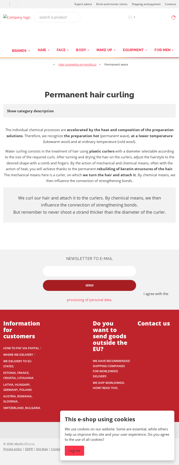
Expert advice (83, 4)
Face (61, 50)
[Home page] (16, 16)
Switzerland (13, 408)
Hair (42, 50)
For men (163, 50)
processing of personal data (89, 299)
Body (81, 50)
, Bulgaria (32, 408)
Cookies (56, 449)
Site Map (42, 449)
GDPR (29, 449)
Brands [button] (20, 51)
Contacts (170, 4)
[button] (130, 17)
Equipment (134, 50)
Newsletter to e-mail (89, 258)
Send (90, 285)
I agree (74, 450)
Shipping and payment (146, 4)
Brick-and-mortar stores (111, 4)
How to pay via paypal (21, 348)
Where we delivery (18, 354)
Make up (104, 50)
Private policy (12, 449)
